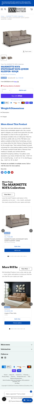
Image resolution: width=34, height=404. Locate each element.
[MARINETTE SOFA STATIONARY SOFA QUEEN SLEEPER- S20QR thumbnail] (4, 58)
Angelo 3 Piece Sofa (10, 313)
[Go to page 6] (15, 256)
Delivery (13, 376)
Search (5, 375)
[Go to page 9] (21, 328)
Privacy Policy (5, 376)
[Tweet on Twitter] (5, 172)
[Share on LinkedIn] (8, 172)
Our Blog (17, 383)
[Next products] (31, 230)
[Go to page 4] (12, 256)
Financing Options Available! (11, 86)
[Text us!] (27, 400)
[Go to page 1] (8, 256)
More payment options (17, 100)
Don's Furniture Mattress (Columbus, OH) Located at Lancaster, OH (16, 380)
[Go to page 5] (15, 328)
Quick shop (17, 246)
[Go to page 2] (9, 256)
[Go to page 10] (21, 256)
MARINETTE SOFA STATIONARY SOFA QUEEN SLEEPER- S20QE (16, 240)
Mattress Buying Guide (16, 378)
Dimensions (5, 112)
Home (2, 16)
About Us (11, 375)
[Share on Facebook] (2, 172)
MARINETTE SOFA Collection (14, 16)
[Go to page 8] (18, 256)
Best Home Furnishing (9, 74)
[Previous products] (3, 230)
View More (7, 194)
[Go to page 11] (24, 328)
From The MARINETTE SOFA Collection (12, 64)
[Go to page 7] (18, 328)
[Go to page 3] (11, 256)
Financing (25, 375)
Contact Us (19, 375)
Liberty (6, 315)
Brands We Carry (21, 376)
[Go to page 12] (24, 256)
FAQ (29, 376)
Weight (4, 117)
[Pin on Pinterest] (12, 172)
